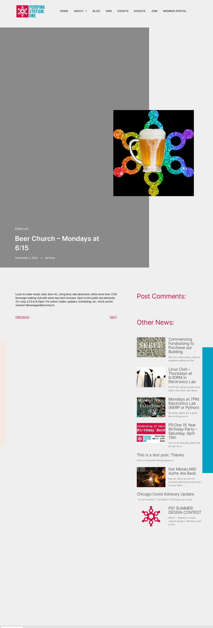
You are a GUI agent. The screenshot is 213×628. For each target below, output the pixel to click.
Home (64, 11)
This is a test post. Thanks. (161, 455)
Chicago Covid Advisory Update (165, 494)
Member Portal (175, 11)
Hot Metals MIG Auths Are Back (182, 471)
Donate (139, 11)
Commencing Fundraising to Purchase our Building (181, 345)
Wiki (109, 11)
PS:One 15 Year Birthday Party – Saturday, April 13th (182, 431)
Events (122, 11)
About (79, 11)
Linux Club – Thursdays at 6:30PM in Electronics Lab (182, 375)
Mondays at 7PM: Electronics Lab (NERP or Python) (184, 403)
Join (154, 11)
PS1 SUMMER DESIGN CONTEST (184, 510)
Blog (96, 11)
